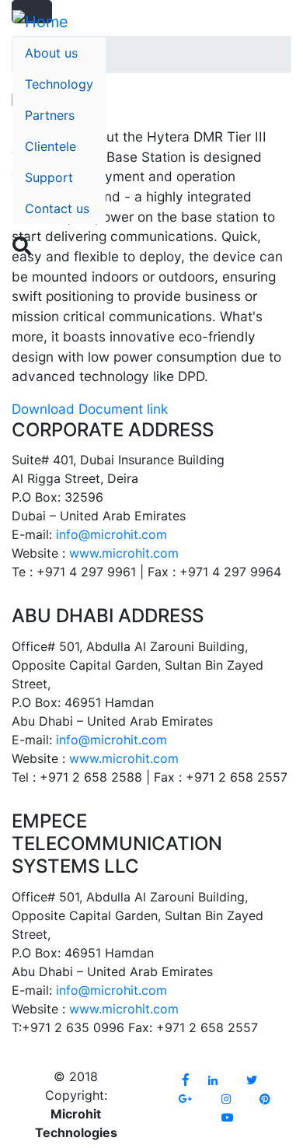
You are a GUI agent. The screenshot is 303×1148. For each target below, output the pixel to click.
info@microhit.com (111, 534)
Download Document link (90, 409)
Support (49, 177)
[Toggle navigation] (280, 253)
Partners (50, 115)
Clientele (50, 146)
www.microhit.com (124, 553)
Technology (59, 84)
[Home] (40, 21)
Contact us (57, 208)
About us (51, 53)
